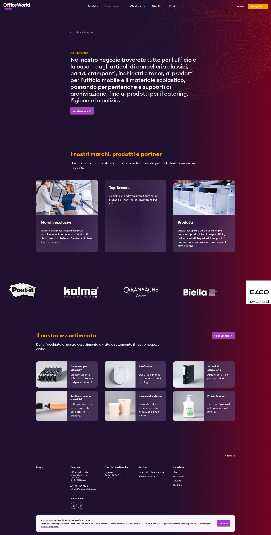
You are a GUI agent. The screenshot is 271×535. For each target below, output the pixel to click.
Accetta (224, 523)
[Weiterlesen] (67, 216)
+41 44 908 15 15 (81, 486)
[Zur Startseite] (16, 6)
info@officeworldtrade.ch (85, 489)
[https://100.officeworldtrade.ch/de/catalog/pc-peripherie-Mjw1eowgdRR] (135, 374)
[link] (67, 216)
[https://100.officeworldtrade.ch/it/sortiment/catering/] (135, 406)
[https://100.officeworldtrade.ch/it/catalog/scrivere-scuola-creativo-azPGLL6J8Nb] (67, 406)
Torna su (231, 455)
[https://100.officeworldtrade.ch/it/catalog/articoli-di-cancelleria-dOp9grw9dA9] (204, 374)
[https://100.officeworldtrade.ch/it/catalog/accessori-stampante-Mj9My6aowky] (67, 374)
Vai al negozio (80, 110)
